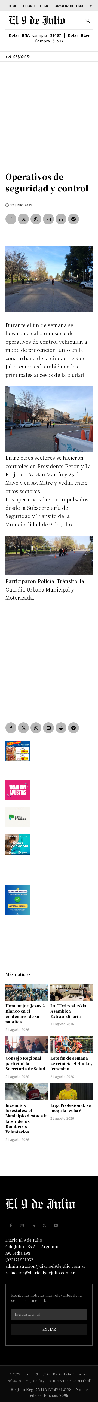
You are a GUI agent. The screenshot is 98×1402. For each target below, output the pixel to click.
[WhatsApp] (35, 219)
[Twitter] (23, 219)
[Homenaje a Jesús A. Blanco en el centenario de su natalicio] (26, 992)
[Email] (48, 219)
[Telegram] (73, 219)
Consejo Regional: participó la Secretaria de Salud (25, 1063)
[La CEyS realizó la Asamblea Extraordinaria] (71, 992)
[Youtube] (56, 1225)
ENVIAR (49, 1329)
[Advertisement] (49, 114)
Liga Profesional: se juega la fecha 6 (70, 1107)
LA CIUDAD (17, 56)
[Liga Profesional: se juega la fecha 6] (71, 1091)
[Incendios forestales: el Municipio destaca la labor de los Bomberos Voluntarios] (26, 1091)
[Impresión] (61, 219)
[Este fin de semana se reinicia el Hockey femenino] (71, 1044)
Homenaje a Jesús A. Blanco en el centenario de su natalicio (26, 1014)
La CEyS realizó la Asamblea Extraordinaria (68, 1011)
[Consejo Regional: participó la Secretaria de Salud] (26, 1044)
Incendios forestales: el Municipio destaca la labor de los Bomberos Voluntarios (26, 1118)
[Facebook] (10, 219)
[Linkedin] (33, 1225)
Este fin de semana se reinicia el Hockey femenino (71, 1063)
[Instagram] (22, 1225)
